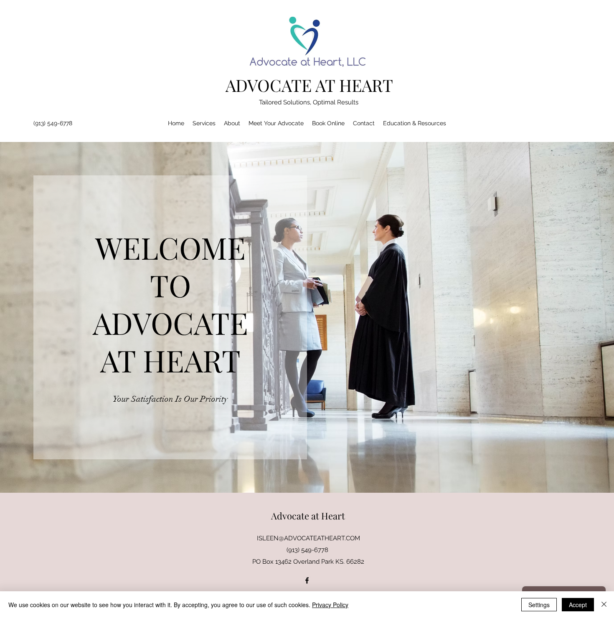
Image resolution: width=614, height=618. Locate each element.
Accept (578, 604)
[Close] (604, 604)
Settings (539, 604)
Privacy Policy (330, 604)
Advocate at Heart (308, 515)
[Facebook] (307, 580)
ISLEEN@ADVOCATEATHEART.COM (308, 538)
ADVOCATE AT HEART (309, 85)
